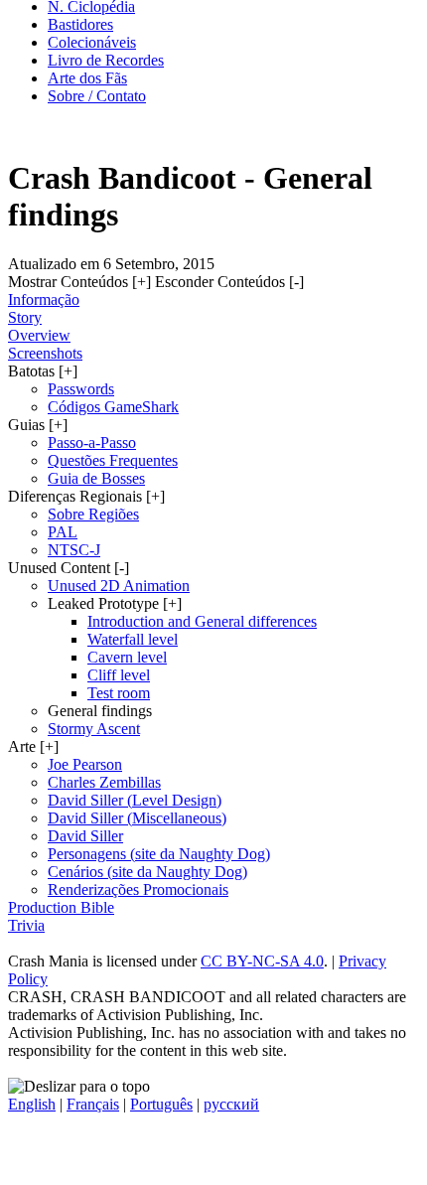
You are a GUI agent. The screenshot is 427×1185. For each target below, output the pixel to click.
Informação (43, 299)
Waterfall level (132, 639)
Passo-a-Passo (92, 442)
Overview (39, 335)
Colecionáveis (92, 42)
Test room (118, 692)
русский (231, 1104)
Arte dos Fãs (87, 78)
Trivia (26, 925)
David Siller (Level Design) (134, 800)
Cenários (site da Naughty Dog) (147, 871)
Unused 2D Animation (119, 585)
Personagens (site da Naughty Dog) (159, 853)
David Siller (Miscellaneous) (137, 818)
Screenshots (45, 353)
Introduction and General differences (202, 621)
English (32, 1104)
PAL (62, 531)
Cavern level (127, 657)
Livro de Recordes (106, 60)
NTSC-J (74, 549)
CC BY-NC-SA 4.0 (262, 961)
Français (93, 1104)
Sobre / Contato (97, 95)
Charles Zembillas (104, 782)
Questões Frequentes (113, 460)
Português (161, 1104)
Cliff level (118, 675)
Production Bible (61, 907)
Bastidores (80, 24)
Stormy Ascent (94, 728)
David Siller (85, 835)
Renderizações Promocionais (138, 889)
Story (25, 317)
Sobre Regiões (93, 514)
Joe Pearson (85, 764)
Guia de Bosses (96, 478)
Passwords (81, 388)
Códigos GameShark (113, 406)
